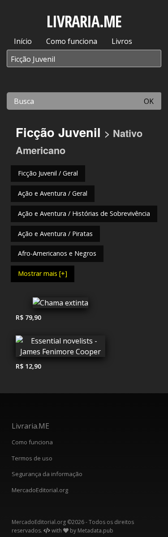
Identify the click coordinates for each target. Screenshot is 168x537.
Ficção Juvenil (58, 132)
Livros (122, 41)
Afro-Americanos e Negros (57, 253)
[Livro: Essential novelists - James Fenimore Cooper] (60, 348)
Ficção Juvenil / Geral (48, 173)
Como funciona (71, 41)
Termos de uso (32, 458)
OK (149, 101)
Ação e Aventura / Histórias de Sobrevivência (84, 213)
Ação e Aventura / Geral (52, 193)
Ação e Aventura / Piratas (55, 233)
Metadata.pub (95, 530)
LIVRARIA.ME (84, 21)
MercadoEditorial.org (40, 490)
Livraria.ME (30, 426)
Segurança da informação (47, 474)
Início (23, 41)
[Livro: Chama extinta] (60, 305)
